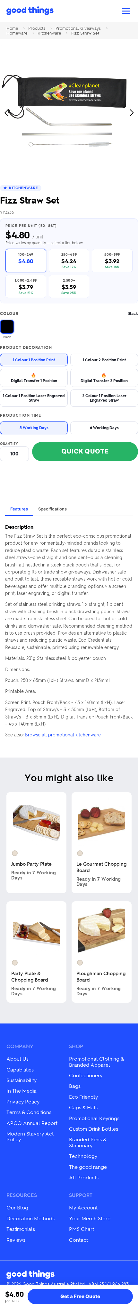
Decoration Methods (30, 1218)
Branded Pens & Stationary (87, 1142)
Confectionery (85, 1075)
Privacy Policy (22, 1101)
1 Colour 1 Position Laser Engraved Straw (34, 398)
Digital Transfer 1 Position (34, 377)
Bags (75, 1085)
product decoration (26, 347)
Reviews (15, 1239)
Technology (83, 1155)
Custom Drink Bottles (93, 1128)
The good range (88, 1166)
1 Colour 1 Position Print (34, 359)
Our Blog (17, 1207)
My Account (83, 1207)
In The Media (21, 1090)
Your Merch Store (89, 1218)
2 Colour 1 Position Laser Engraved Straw (104, 398)
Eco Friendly (83, 1096)
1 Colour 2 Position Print (104, 359)
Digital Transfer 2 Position (104, 377)
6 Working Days (104, 427)
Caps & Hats (83, 1107)
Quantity (9, 443)
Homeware (16, 33)
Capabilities (20, 1069)
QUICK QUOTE (85, 451)
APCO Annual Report (31, 1122)
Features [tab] (19, 508)
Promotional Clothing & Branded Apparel (96, 1061)
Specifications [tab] (52, 508)
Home (12, 28)
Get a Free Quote (80, 1296)
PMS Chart (81, 1228)
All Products (84, 1177)
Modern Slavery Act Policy (30, 1136)
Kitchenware (49, 33)
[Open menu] (126, 11)
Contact (78, 1239)
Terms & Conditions (28, 1112)
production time (20, 415)
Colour (69, 313)
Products (36, 28)
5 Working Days (34, 427)
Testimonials (20, 1228)
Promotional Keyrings (94, 1118)
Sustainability (21, 1080)
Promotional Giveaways (78, 28)
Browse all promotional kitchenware (63, 734)
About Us (17, 1058)
